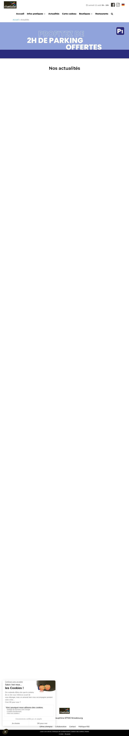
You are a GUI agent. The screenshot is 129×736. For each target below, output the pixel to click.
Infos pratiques (35, 14)
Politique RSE (84, 727)
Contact (72, 727)
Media (87, 731)
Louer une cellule (45, 731)
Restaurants (101, 14)
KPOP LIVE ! (26, 215)
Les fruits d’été (28, 327)
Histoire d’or (26, 438)
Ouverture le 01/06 (30, 494)
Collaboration (61, 727)
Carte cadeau (69, 14)
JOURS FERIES (28, 662)
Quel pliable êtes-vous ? (34, 271)
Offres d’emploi (46, 727)
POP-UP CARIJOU (30, 550)
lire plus (23, 108)
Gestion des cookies (77, 731)
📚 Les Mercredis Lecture (35, 160)
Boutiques (84, 14)
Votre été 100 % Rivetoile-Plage (39, 104)
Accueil (20, 14)
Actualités (53, 14)
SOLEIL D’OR (27, 383)
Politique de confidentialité (61, 731)
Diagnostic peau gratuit (34, 606)
